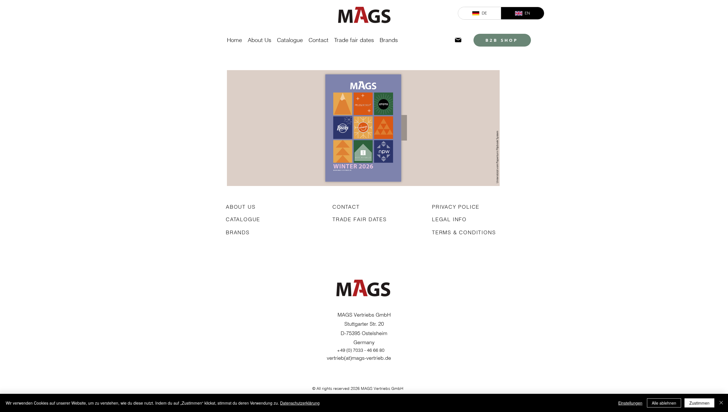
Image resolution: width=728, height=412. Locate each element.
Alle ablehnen (664, 403)
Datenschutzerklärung (300, 403)
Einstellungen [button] (630, 403)
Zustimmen (699, 403)
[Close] (721, 402)
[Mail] (458, 40)
